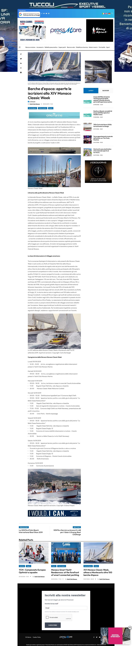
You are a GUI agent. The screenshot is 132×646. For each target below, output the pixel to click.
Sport (108, 47)
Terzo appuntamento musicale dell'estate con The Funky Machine (103, 138)
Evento (50, 108)
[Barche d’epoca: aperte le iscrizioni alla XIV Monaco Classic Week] (21, 63)
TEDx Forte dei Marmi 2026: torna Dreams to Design (102, 125)
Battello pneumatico (51, 47)
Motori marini (93, 47)
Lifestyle (32, 102)
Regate (28, 566)
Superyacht (62, 47)
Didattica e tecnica (82, 47)
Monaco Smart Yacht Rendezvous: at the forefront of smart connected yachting (65, 572)
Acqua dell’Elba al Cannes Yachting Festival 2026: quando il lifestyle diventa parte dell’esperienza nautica (102, 99)
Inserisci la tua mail (51, 603)
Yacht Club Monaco (35, 104)
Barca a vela (71, 47)
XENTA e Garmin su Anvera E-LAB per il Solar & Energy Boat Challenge (67, 532)
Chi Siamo (28, 637)
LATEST (91, 90)
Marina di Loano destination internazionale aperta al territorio (102, 150)
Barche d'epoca (32, 108)
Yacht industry (61, 566)
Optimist (22, 566)
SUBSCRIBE (52, 625)
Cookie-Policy (37, 637)
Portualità (102, 47)
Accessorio (40, 47)
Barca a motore (30, 47)
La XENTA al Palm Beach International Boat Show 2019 (31, 531)
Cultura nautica (42, 108)
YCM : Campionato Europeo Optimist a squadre (32, 571)
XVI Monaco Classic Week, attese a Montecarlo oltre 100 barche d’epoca (98, 572)
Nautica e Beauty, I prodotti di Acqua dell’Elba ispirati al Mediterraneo (102, 112)
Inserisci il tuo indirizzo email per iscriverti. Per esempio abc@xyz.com (62, 611)
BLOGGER (106, 90)
